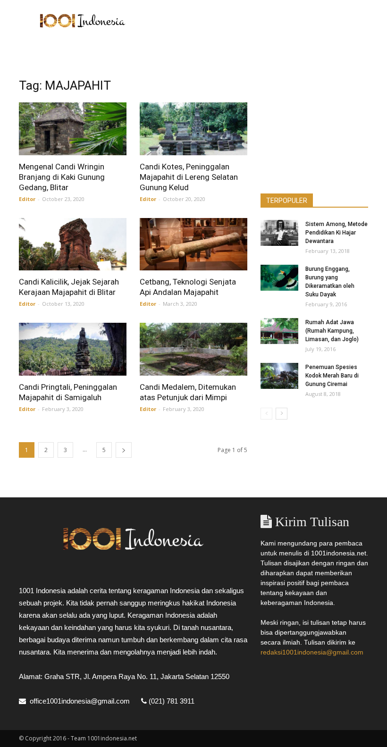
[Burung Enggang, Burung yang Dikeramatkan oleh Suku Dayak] (279, 278)
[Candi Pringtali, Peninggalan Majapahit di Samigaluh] (72, 349)
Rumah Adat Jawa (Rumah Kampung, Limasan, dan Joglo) (332, 331)
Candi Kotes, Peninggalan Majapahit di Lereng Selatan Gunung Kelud (189, 177)
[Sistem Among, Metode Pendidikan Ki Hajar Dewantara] (279, 233)
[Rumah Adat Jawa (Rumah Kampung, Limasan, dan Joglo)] (279, 331)
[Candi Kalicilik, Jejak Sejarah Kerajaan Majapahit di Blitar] (72, 244)
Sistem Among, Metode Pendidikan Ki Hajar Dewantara (336, 232)
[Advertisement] (257, 21)
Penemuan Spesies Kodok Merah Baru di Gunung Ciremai (332, 375)
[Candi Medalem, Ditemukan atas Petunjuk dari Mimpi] (193, 349)
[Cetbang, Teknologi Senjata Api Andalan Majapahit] (193, 244)
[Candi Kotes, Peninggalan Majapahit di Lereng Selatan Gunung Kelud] (193, 128)
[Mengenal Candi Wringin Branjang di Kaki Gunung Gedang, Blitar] (72, 128)
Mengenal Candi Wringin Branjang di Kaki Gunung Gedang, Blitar (62, 177)
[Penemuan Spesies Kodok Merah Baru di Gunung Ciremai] (279, 376)
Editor (27, 198)
